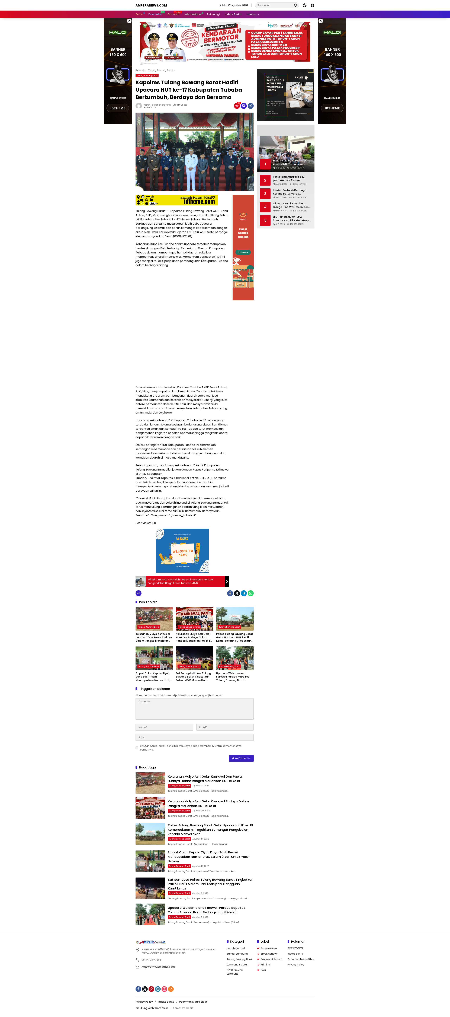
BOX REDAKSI (295, 948)
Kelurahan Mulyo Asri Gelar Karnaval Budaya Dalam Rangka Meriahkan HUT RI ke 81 (194, 637)
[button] (295, 5)
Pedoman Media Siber (301, 959)
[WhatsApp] (251, 593)
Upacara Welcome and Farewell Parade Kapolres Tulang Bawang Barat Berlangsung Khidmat (232, 677)
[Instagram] (164, 989)
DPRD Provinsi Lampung (235, 971)
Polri (263, 970)
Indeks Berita (295, 953)
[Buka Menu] (312, 5)
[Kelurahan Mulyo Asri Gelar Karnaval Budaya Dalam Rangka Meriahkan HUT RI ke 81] (194, 619)
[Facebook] (230, 593)
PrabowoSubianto (271, 959)
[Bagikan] (251, 106)
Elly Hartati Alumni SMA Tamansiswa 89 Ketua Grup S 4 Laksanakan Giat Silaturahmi (292, 218)
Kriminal (266, 964)
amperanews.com (151, 5)
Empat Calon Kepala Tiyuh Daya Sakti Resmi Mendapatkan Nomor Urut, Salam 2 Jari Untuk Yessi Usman (153, 677)
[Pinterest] (151, 989)
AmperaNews (269, 948)
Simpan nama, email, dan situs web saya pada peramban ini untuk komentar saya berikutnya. (190, 747)
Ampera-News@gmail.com (158, 966)
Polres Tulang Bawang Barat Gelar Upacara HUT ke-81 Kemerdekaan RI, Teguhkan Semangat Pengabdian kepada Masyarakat (234, 637)
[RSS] (171, 989)
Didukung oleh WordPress (152, 1008)
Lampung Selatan (237, 964)
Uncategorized (236, 948)
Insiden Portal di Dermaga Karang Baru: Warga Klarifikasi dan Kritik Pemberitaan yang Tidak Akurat (289, 192)
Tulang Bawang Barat (147, 75)
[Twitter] (237, 593)
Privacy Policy (296, 964)
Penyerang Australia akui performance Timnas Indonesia (289, 178)
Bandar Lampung (237, 953)
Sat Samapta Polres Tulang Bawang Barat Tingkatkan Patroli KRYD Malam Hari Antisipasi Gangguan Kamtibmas (193, 677)
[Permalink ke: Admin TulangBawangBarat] (140, 106)
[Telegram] (244, 593)
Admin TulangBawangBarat (157, 105)
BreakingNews (269, 953)
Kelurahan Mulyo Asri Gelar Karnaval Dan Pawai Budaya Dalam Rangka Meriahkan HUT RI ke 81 (154, 637)
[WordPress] (158, 989)
